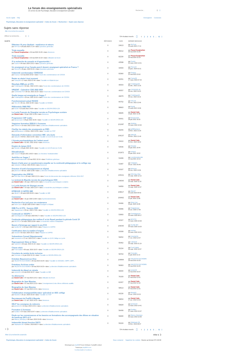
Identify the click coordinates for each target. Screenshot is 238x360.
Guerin (16, 63)
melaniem (17, 165)
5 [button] (153, 36)
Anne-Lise (17, 204)
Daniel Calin (18, 114)
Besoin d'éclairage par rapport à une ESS (29, 225)
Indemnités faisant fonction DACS (26, 322)
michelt (16, 232)
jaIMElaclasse (19, 131)
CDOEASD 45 (19, 91)
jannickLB (17, 306)
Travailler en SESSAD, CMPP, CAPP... (62, 261)
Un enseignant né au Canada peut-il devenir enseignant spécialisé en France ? (45, 67)
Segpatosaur (18, 210)
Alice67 (16, 193)
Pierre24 (17, 69)
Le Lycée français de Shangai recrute (27, 186)
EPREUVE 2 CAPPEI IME (22, 191)
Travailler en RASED (46, 103)
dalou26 (17, 137)
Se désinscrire (18, 276)
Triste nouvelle (18, 50)
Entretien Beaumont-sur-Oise (24, 259)
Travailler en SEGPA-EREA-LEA (49, 108)
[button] (137, 36)
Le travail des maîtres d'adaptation (51, 221)
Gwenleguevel (19, 216)
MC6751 (17, 221)
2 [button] (144, 36)
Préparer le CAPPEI (48, 227)
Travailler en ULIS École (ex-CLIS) (51, 137)
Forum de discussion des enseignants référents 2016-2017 (64, 176)
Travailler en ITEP (49, 131)
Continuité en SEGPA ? (22, 214)
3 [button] (147, 36)
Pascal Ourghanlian (21, 52)
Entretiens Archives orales (23, 265)
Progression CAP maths (22, 118)
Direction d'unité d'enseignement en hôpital (30, 169)
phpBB (77, 345)
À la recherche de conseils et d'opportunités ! (31, 62)
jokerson (17, 170)
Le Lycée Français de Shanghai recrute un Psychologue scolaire (39, 112)
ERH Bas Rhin (19, 176)
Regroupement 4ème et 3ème (24, 242)
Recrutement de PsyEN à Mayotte (26, 298)
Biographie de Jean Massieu (24, 281)
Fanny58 (17, 80)
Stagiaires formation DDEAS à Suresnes (29, 124)
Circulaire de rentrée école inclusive (27, 253)
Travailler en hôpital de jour (50, 80)
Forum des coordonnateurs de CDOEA (52, 75)
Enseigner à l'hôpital (46, 204)
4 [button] (150, 36)
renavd (16, 153)
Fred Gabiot (18, 249)
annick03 (17, 272)
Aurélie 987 (18, 227)
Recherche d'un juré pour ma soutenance (29, 203)
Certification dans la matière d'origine (28, 231)
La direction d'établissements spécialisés (53, 125)
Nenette (17, 148)
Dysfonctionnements (49, 199)
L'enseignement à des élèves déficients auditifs (58, 283)
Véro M (16, 103)
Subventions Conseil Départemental (27, 236)
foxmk (16, 108)
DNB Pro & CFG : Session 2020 (25, 208)
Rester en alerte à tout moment (25, 78)
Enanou (16, 75)
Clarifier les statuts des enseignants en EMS (30, 129)
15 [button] (159, 36)
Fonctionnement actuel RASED (25, 101)
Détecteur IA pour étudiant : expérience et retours (33, 45)
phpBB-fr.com (87, 347)
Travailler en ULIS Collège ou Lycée (53, 238)
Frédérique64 (18, 86)
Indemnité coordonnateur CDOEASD (27, 73)
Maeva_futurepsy (20, 319)
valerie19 (17, 244)
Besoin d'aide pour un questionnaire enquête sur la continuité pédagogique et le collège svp (51, 163)
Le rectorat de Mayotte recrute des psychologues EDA (34, 180)
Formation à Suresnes (21, 310)
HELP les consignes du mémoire (26, 304)
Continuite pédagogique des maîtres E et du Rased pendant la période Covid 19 (46, 219)
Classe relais (17, 248)
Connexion (16, 197)
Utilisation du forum (54, 58)
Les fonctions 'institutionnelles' (48, 153)
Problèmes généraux (53, 159)
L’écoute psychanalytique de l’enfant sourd (30, 140)
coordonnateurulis (20, 159)
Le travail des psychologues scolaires (55, 182)
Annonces (51, 52)
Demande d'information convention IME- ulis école (33, 135)
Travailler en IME (44, 193)
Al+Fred (17, 46)
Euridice (17, 311)
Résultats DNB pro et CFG (23, 84)
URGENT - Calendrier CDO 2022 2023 (27, 90)
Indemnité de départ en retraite (25, 270)
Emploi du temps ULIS (21, 146)
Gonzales (17, 255)
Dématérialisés (18, 152)
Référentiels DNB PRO (21, 107)
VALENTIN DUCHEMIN (22, 261)
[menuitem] (18, 17)
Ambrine (17, 125)
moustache (18, 238)
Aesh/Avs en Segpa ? (21, 157)
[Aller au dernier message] (137, 44)
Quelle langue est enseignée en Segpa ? (29, 95)
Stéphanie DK (18, 324)
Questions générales (46, 46)
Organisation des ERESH (22, 174)
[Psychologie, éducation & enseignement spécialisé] (16, 9)
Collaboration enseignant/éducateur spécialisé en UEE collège (38, 293)
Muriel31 (17, 294)
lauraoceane (18, 120)
